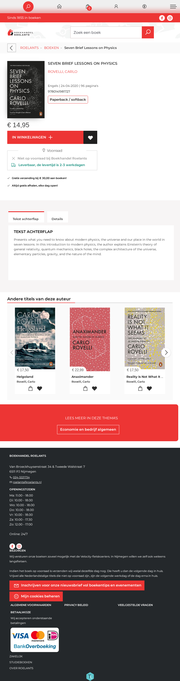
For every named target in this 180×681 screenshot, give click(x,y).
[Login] (116, 7)
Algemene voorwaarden (31, 605)
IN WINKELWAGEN (28, 137)
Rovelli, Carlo (62, 72)
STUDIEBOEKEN (20, 662)
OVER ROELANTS (21, 668)
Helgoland (25, 377)
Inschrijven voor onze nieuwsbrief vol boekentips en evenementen (80, 585)
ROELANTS (29, 48)
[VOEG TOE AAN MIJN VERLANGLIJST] (90, 137)
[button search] (148, 32)
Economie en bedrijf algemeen (88, 429)
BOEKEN (51, 48)
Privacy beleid (76, 605)
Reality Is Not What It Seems (149, 377)
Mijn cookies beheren (40, 596)
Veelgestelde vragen (135, 605)
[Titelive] (90, 676)
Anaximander (83, 377)
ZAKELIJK (16, 656)
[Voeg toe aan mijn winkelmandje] (31, 389)
